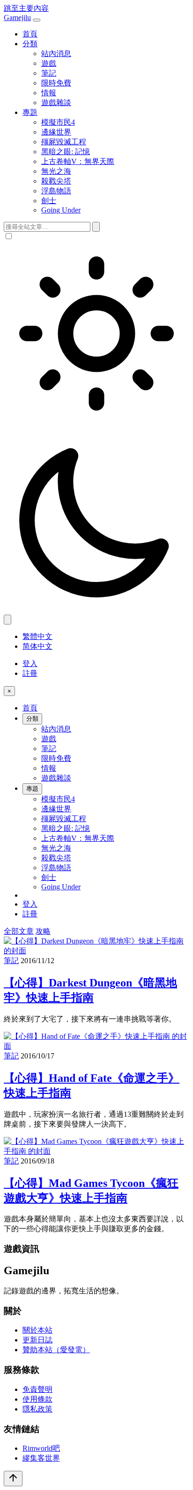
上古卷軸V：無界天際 (77, 161)
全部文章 (19, 931)
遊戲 (48, 63)
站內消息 (56, 53)
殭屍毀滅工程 (63, 142)
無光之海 (56, 171)
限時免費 (56, 83)
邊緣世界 (56, 132)
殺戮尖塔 (56, 181)
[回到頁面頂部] (13, 1478)
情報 (48, 93)
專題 (29, 112)
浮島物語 (56, 191)
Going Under (61, 210)
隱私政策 (37, 1409)
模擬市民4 (58, 122)
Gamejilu (17, 17)
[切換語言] (7, 619)
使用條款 (37, 1399)
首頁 (29, 34)
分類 (29, 44)
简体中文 (37, 646)
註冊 (29, 673)
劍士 (48, 201)
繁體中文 (37, 636)
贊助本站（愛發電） (56, 1350)
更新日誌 (37, 1340)
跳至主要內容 (26, 8)
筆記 (48, 73)
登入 (29, 663)
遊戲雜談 (56, 102)
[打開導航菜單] (36, 20)
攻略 (43, 931)
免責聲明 (37, 1389)
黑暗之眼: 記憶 (65, 152)
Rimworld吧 (41, 1448)
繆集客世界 (41, 1458)
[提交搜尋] (96, 227)
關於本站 (37, 1330)
